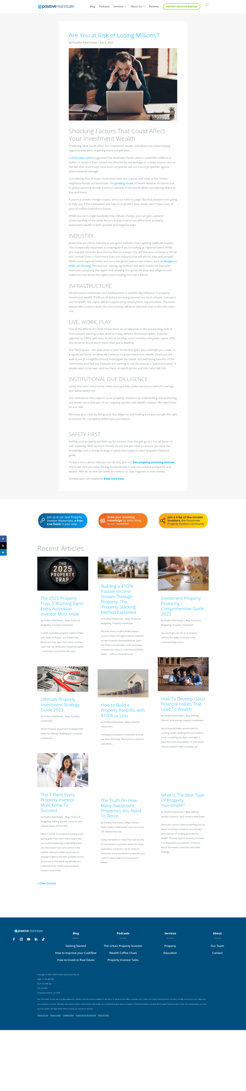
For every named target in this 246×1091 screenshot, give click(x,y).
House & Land (75, 821)
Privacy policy (55, 1015)
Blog (92, 6)
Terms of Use (42, 1015)
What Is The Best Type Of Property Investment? (182, 800)
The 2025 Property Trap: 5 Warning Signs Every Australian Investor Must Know (62, 606)
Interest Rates (48, 825)
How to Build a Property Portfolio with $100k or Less (123, 710)
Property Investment (62, 624)
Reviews (154, 6)
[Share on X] (3, 545)
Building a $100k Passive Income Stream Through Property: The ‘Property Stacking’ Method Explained (118, 599)
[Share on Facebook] (3, 539)
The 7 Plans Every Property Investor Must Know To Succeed (58, 802)
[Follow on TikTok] (43, 939)
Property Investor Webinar (181, 6)
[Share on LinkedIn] (3, 552)
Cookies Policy (68, 1015)
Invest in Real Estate (117, 827)
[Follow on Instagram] (21, 939)
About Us (136, 6)
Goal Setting (176, 720)
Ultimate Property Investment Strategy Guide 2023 (60, 704)
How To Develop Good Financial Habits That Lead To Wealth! (183, 704)
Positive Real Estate (84, 42)
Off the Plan (61, 825)
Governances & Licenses (86, 1015)
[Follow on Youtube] (29, 939)
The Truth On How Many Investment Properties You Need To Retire (121, 808)
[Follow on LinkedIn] (36, 939)
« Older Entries (46, 883)
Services (118, 6)
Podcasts (104, 6)
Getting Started (59, 821)
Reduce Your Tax (113, 831)
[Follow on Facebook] (14, 939)
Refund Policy (103, 1015)
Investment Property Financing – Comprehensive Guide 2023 (182, 606)
